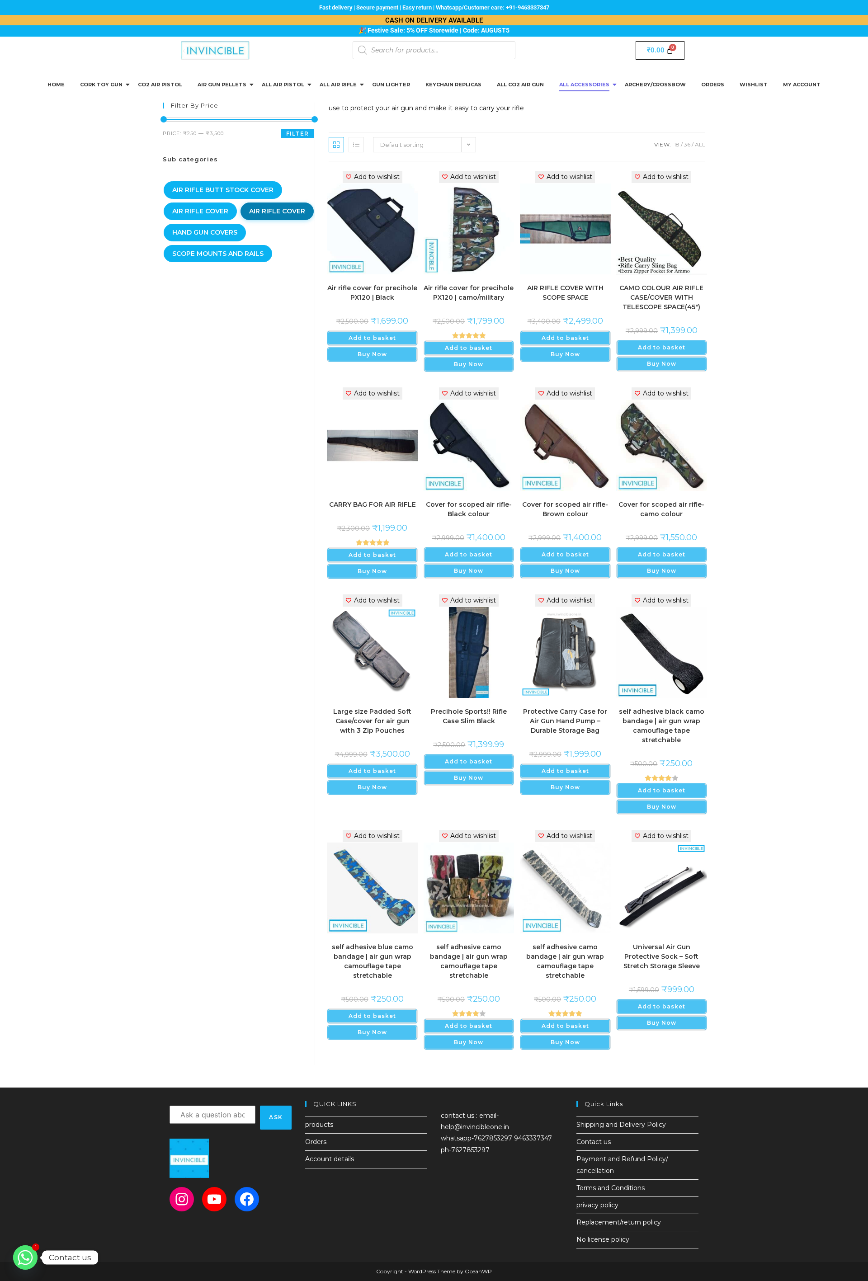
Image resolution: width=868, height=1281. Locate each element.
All (700, 144)
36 (687, 144)
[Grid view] (336, 144)
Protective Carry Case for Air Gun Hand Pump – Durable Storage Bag (565, 721)
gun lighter (391, 84)
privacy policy (597, 1205)
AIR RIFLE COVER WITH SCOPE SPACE (565, 292)
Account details (329, 1159)
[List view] (356, 144)
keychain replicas (453, 84)
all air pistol (283, 84)
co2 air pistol (160, 84)
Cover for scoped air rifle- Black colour (469, 509)
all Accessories (584, 84)
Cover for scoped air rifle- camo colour (661, 509)
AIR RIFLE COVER (200, 211)
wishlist (754, 84)
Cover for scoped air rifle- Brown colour (565, 509)
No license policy (602, 1239)
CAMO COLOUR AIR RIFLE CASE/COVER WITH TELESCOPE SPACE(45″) (661, 297)
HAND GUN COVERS (204, 232)
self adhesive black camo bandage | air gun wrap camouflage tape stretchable (661, 725)
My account (802, 84)
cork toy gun (101, 84)
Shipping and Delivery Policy (621, 1125)
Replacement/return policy (618, 1222)
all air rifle (338, 84)
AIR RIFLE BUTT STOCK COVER (223, 190)
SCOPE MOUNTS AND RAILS (218, 254)
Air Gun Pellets (222, 84)
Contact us (593, 1142)
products (319, 1125)
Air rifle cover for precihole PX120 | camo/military (469, 292)
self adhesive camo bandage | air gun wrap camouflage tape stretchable (469, 961)
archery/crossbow (655, 84)
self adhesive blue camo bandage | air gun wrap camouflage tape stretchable (372, 961)
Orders (712, 84)
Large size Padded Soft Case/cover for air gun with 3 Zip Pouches (372, 721)
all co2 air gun (520, 84)
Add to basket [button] (372, 337)
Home (56, 84)
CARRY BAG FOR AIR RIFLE (372, 504)
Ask (276, 1117)
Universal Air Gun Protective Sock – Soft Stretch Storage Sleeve (661, 956)
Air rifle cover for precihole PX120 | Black (372, 292)
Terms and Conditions (610, 1188)
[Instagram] (182, 1199)
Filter (297, 133)
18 (676, 144)
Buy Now (372, 354)
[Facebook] (247, 1199)
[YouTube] (214, 1199)
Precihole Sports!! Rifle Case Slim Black (469, 716)
